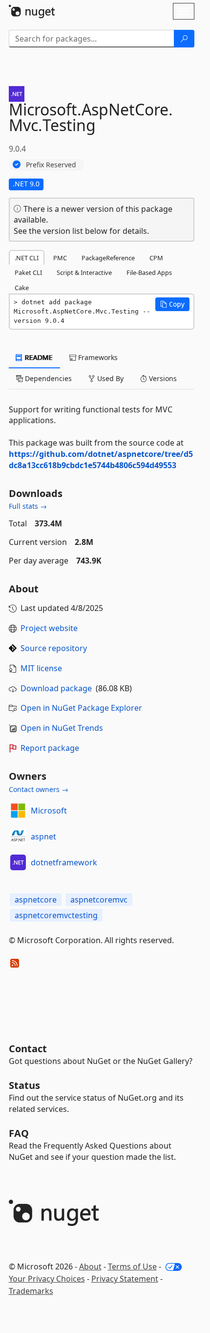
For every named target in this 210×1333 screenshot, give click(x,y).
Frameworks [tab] (97, 357)
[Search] (184, 38)
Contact (28, 1048)
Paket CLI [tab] (28, 272)
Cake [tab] (22, 287)
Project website (49, 628)
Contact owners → (38, 789)
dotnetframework (64, 862)
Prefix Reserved (51, 164)
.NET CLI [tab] (27, 257)
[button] (172, 304)
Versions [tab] (162, 378)
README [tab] (38, 357)
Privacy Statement (124, 1278)
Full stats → (28, 506)
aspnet (43, 836)
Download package (56, 688)
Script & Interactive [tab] (84, 272)
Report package (50, 748)
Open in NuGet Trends (62, 728)
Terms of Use (132, 1266)
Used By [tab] (109, 378)
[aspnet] (18, 836)
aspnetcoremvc (98, 899)
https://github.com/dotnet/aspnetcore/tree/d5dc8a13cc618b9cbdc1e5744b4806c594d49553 (101, 460)
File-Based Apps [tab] (149, 272)
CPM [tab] (156, 257)
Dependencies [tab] (47, 378)
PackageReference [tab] (108, 257)
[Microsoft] (18, 810)
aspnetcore (36, 899)
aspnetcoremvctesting (56, 915)
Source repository (54, 648)
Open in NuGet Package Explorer (81, 707)
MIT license (41, 668)
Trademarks (31, 1291)
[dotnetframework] (18, 862)
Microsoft (49, 810)
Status (24, 1085)
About (90, 1266)
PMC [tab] (60, 257)
